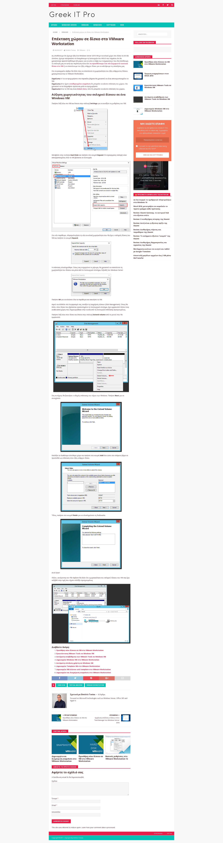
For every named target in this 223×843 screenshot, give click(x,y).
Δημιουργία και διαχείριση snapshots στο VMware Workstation (83, 672)
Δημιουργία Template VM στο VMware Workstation (78, 666)
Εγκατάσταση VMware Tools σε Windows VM (75, 653)
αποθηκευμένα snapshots (80, 84)
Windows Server (69, 25)
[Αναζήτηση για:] (152, 34)
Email (54, 805)
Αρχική (54, 25)
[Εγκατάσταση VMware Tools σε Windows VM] (138, 87)
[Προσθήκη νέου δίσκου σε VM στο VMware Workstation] (91, 744)
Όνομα (54, 798)
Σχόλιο (54, 781)
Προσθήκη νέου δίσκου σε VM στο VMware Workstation (79, 650)
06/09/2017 (58, 50)
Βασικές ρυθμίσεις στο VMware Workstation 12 (116, 757)
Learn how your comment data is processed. (98, 827)
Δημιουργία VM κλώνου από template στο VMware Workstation (83, 669)
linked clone (82, 89)
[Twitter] (168, 5)
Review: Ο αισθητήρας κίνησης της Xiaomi (151, 219)
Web (122, 25)
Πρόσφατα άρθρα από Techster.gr (152, 194)
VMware (85, 25)
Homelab (77, 5)
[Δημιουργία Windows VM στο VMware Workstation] (138, 111)
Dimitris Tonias (71, 50)
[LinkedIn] (159, 5)
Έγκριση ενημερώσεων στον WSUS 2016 (156, 74)
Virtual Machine (75, 685)
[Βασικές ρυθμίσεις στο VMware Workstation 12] (117, 744)
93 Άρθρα (101, 694)
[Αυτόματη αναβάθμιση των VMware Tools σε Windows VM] (138, 99)
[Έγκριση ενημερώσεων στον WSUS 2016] (138, 76)
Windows (97, 25)
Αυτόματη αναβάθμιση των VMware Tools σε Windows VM (81, 657)
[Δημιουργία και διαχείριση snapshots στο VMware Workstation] (64, 744)
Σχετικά (53, 5)
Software (111, 25)
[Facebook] (163, 5)
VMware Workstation (95, 685)
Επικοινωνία (65, 5)
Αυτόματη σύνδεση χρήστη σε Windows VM (74, 663)
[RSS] (172, 5)
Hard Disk (61, 685)
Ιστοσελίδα (56, 812)
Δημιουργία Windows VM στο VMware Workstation (77, 660)
